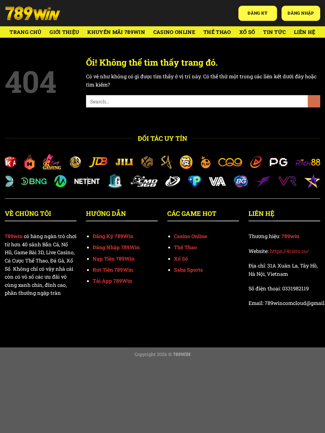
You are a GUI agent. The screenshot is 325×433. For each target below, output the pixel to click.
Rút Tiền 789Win (113, 269)
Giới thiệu (64, 32)
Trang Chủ (25, 32)
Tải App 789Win (112, 280)
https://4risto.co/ (289, 251)
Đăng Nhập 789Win (116, 247)
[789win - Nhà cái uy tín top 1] (33, 13)
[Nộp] (314, 101)
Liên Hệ (304, 32)
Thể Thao (217, 32)
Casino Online (174, 32)
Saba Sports (188, 269)
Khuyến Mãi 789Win (116, 32)
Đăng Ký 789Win (113, 236)
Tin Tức (274, 32)
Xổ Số (247, 32)
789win (290, 236)
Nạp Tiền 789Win (114, 258)
